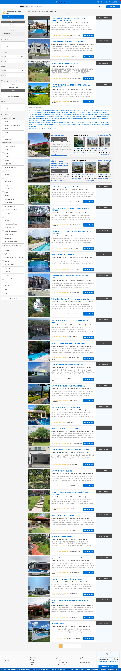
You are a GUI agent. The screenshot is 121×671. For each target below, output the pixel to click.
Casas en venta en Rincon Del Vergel (65, 116)
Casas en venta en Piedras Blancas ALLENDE (89, 112)
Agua (6, 192)
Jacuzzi (7, 261)
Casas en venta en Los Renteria (59, 110)
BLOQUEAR (111, 669)
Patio (6, 282)
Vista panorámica (10, 227)
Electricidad (8, 181)
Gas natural (8, 217)
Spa (6, 289)
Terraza (7, 160)
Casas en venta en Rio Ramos (96, 114)
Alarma (7, 250)
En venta (13, 22)
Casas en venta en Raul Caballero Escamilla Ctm (42, 112)
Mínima (4, 56)
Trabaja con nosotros (36, 660)
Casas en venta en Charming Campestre (97, 110)
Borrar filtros (13, 298)
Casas (13, 90)
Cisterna (7, 268)
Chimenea (8, 238)
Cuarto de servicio (10, 167)
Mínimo (4, 70)
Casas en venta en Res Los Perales (66, 112)
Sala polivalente (9, 265)
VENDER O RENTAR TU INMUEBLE (107, 2)
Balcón (7, 188)
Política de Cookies (60, 664)
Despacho (8, 213)
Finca (6, 129)
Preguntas (82, 660)
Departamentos (13, 87)
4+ (19, 47)
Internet (7, 195)
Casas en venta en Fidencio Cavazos (39, 110)
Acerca (32, 662)
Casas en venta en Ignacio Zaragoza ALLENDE (78, 118)
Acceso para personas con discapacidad (12, 246)
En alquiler (13, 25)
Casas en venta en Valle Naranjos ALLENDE (53, 118)
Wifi (6, 254)
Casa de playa (9, 139)
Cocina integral (9, 199)
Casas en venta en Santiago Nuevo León (47, 124)
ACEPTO (118, 669)
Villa (6, 136)
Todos (13, 84)
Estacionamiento (10, 146)
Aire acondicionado (10, 178)
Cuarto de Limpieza (11, 231)
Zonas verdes (9, 234)
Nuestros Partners (85, 662)
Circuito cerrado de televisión (14, 257)
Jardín (6, 149)
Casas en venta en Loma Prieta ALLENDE (56, 114)
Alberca (7, 153)
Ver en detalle (88, 35)
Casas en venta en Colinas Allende (77, 114)
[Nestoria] (60, 2)
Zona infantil (8, 171)
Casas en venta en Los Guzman (77, 110)
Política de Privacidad (61, 662)
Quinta (6, 132)
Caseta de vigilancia (11, 224)
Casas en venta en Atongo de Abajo (45, 120)
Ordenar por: (13, 30)
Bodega (7, 174)
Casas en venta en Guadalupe (85, 122)
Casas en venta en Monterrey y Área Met (64, 122)
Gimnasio (7, 185)
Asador (7, 156)
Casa (6, 121)
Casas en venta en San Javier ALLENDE (86, 116)
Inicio (29, 14)
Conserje (7, 272)
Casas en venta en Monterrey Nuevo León (41, 122)
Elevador (7, 286)
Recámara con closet (11, 210)
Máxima (3, 61)
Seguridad (8, 164)
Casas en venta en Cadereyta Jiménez (70, 124)
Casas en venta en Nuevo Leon (39, 14)
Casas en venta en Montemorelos (91, 124)
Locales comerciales (13, 96)
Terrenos (13, 93)
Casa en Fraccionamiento (12, 125)
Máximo (3, 75)
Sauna (6, 293)
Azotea (7, 275)
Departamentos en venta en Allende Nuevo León (42, 128)
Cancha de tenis (9, 279)
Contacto (32, 664)
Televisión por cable (11, 242)
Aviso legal (58, 660)
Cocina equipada (10, 206)
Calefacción (8, 203)
